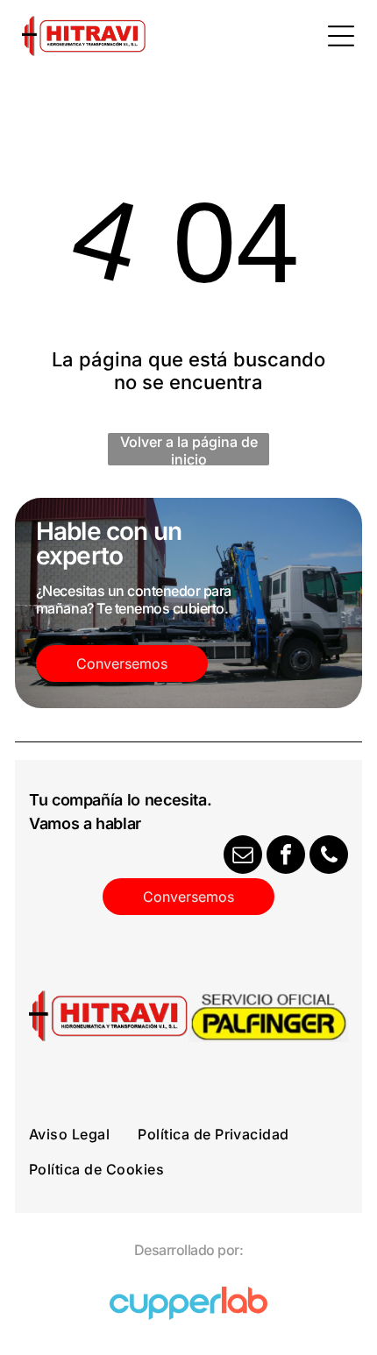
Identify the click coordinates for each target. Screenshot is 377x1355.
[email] (243, 856)
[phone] (328, 856)
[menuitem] (83, 1134)
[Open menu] (341, 36)
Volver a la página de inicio (189, 449)
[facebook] (286, 856)
